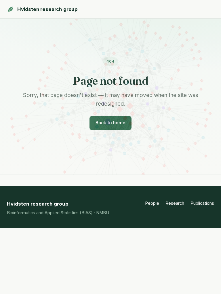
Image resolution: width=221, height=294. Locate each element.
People (152, 203)
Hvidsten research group (47, 9)
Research (174, 203)
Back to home (110, 122)
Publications (202, 203)
